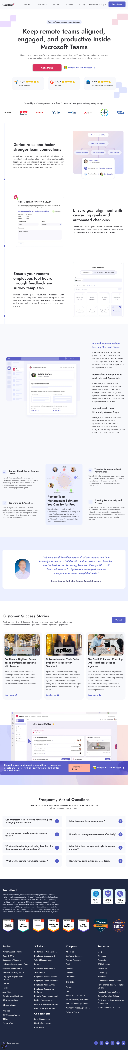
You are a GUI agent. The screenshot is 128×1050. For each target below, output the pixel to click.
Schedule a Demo (77, 768)
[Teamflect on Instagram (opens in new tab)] (102, 1043)
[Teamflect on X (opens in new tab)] (112, 1043)
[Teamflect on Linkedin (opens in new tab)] (124, 1043)
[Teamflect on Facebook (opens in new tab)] (96, 1043)
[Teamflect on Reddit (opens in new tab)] (107, 1043)
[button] (27, 4)
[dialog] (4, 1046)
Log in (103, 4)
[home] (8, 4)
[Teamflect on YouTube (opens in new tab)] (118, 1043)
